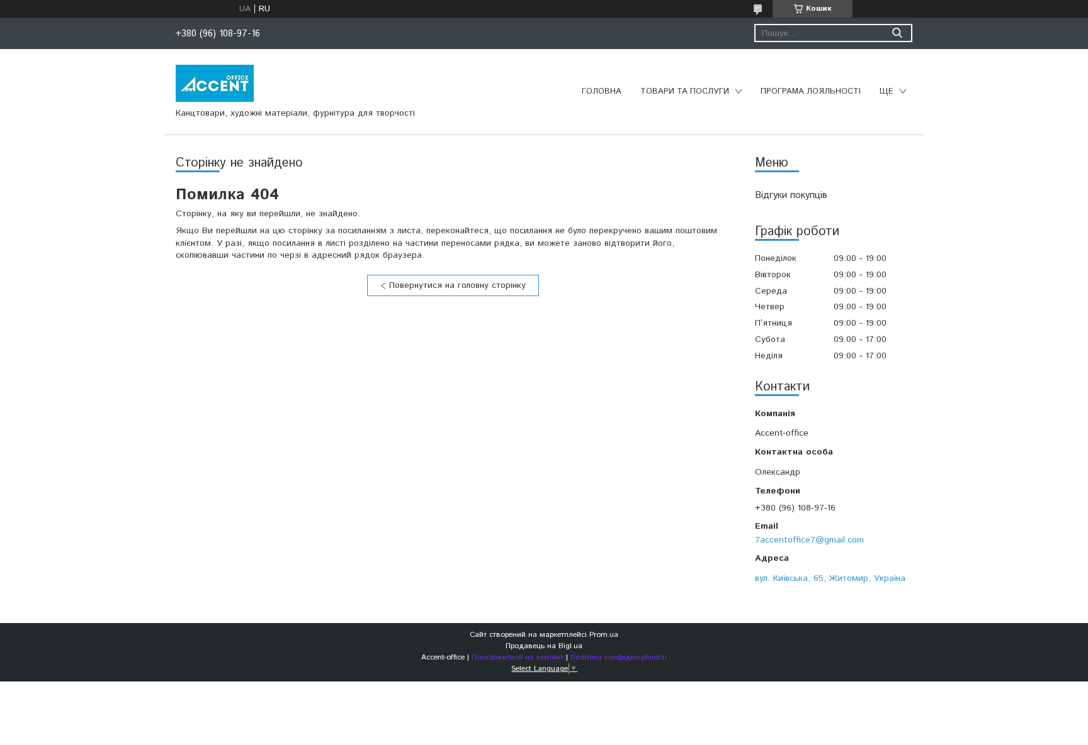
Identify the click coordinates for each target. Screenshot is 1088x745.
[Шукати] (897, 33)
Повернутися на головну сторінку (457, 285)
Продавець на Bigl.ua (544, 646)
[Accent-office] (215, 83)
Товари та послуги (684, 91)
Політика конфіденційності (618, 657)
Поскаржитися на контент (518, 657)
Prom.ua (603, 634)
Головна (601, 91)
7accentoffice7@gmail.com (809, 540)
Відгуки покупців (791, 195)
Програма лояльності (811, 91)
